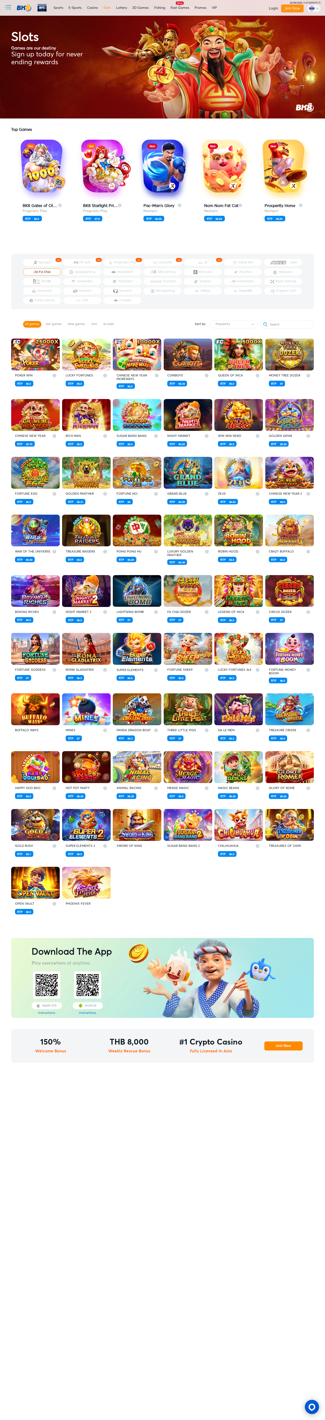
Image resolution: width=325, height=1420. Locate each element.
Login (273, 8)
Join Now (292, 8)
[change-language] (313, 8)
